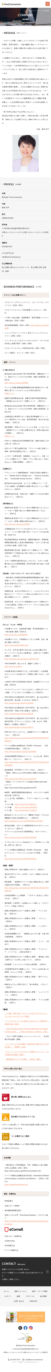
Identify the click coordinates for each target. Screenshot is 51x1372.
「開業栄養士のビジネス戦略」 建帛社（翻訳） (23, 1059)
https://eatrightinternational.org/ (16, 1184)
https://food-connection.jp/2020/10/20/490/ (20, 837)
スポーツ (7, 1296)
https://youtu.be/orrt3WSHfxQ (26, 807)
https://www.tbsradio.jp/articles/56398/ (19, 703)
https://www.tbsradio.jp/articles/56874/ (19, 714)
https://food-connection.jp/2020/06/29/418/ (20, 859)
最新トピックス (20, 1291)
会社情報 (43, 1296)
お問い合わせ (19, 1301)
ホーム (6, 1291)
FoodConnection (11, 4)
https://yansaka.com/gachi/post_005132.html (22, 659)
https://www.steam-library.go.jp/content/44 (20, 779)
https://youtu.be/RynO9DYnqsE (17, 645)
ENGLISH (33, 1301)
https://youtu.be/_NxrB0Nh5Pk (16, 635)
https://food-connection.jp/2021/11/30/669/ (20, 752)
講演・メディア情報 (39, 1291)
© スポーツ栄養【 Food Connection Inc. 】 (25, 1362)
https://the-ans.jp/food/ (13, 667)
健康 (18, 1296)
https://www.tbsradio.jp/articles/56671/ (19, 727)
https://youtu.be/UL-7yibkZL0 (26, 810)
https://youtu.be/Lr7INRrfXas (25, 804)
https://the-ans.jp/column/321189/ (17, 524)
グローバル (30, 1296)
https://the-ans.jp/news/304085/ (16, 383)
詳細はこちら (10, 393)
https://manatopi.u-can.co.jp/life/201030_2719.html (24, 821)
